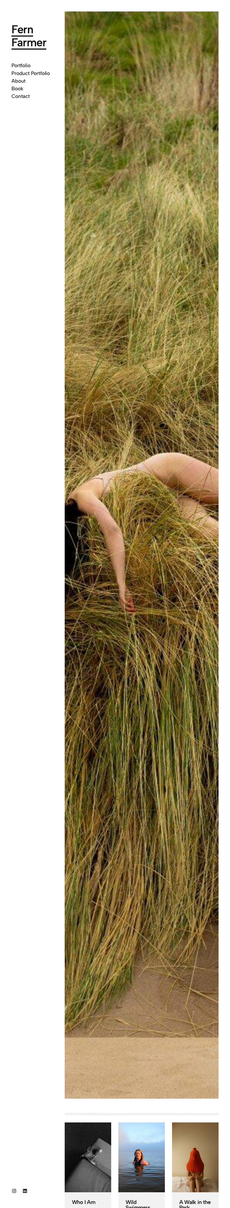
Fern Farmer (28, 35)
